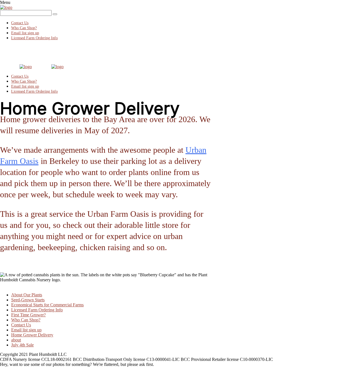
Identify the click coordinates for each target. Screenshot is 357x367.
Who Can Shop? (24, 28)
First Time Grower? (28, 314)
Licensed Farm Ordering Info (34, 38)
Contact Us (19, 23)
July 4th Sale (22, 345)
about (16, 340)
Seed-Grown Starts (28, 299)
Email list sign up (25, 33)
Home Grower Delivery (32, 334)
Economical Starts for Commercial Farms (47, 304)
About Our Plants (26, 294)
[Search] (55, 14)
